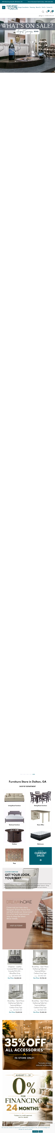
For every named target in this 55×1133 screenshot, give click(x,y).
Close (40, 1131)
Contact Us (49, 7)
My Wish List (48, 10)
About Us (38, 7)
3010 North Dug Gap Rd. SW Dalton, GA (12, 1)
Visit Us (44, 7)
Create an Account (49, 15)
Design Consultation (23, 7)
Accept (36, 1131)
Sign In (42, 15)
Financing (32, 7)
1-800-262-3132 (49, 1)
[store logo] (12, 7)
